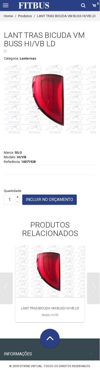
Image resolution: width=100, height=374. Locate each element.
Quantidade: (13, 191)
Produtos (25, 16)
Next (93, 288)
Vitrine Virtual (30, 366)
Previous (6, 288)
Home (8, 16)
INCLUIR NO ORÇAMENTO (49, 199)
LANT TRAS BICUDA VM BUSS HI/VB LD (50, 308)
